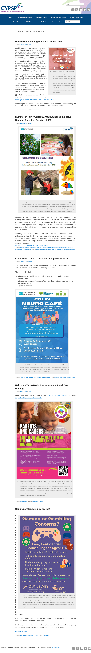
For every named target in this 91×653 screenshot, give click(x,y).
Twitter (76, 9)
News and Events (57, 22)
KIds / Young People (47, 247)
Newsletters (65, 247)
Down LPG (38, 247)
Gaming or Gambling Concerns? (32, 509)
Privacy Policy (55, 647)
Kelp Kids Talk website (58, 395)
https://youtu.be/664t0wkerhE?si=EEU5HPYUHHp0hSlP (36, 100)
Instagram (88, 9)
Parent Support (17, 22)
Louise (30, 44)
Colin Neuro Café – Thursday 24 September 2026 (41, 258)
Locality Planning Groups (58, 17)
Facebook (72, 9)
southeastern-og (71, 377)
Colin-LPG (33, 247)
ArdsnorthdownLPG (25, 247)
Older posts (17, 641)
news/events (60, 249)
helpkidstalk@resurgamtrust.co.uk (28, 398)
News (21, 109)
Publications (45, 22)
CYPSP (10, 17)
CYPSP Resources (31, 22)
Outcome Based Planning (24, 17)
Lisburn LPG (55, 247)
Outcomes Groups (41, 17)
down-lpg (54, 249)
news (33, 109)
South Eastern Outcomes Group (23, 249)
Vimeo (84, 9)
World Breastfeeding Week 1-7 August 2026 (38, 41)
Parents (25, 109)
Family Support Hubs (76, 17)
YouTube (80, 9)
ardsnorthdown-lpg (41, 249)
